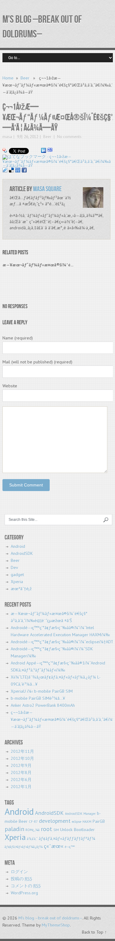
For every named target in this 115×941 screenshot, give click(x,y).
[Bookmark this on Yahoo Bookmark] (4, 150)
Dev (14, 567)
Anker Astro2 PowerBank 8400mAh (43, 705)
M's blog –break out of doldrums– (50, 918)
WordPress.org (24, 893)
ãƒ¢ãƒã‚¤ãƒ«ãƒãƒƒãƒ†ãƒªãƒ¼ (67, 838)
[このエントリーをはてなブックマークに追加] (50, 150)
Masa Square (47, 189)
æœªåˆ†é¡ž (21, 588)
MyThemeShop (56, 925)
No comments (69, 136)
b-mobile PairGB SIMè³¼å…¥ (38, 698)
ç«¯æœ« (53, 846)
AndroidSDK (22, 553)
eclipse (76, 821)
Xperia (17, 581)
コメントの (26, 886)
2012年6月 (21, 779)
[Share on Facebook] (24, 169)
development (55, 820)
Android (18, 546)
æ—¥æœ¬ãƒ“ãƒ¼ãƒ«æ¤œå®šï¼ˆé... (37, 265)
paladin (14, 829)
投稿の (21, 878)
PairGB (99, 821)
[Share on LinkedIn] (43, 150)
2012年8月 (21, 772)
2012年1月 (21, 786)
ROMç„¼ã (32, 830)
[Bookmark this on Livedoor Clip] (4, 169)
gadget (17, 574)
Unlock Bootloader (77, 829)
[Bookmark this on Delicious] (11, 169)
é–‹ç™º (70, 847)
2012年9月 (21, 765)
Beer (25, 78)
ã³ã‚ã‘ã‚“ (32, 839)
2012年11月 (22, 751)
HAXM (86, 821)
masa (7, 136)
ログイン (19, 871)
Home (7, 78)
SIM (56, 830)
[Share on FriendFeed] (17, 169)
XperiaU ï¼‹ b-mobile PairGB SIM (42, 691)
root (46, 829)
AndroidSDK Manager (80, 813)
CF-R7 (33, 821)
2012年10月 (22, 758)
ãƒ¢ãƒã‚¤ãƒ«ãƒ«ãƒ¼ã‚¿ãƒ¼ (24, 847)
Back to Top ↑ (94, 932)
